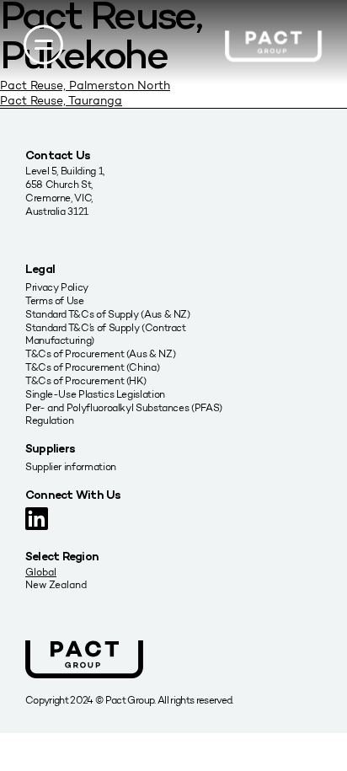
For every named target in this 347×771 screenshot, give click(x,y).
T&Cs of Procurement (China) (92, 367)
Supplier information (70, 466)
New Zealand (56, 584)
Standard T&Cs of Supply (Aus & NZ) (107, 314)
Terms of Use (54, 300)
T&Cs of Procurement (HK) (85, 380)
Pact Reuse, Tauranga (61, 101)
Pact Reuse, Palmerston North (85, 85)
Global (40, 571)
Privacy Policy (56, 287)
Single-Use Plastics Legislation (95, 394)
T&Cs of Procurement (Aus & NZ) (100, 353)
